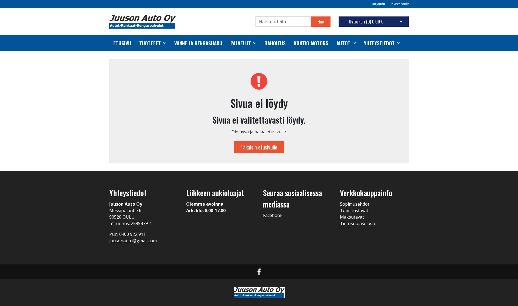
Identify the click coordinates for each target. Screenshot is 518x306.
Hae (321, 21)
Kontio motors (311, 43)
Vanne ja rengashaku (198, 43)
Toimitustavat (354, 210)
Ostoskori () (366, 21)
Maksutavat (352, 217)
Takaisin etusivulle (259, 147)
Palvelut (240, 43)
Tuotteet (150, 43)
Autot (343, 43)
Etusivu (122, 43)
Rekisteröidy (399, 4)
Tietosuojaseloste (358, 223)
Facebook (272, 215)
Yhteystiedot (379, 43)
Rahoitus (275, 43)
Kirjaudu (379, 4)
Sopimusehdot (354, 204)
